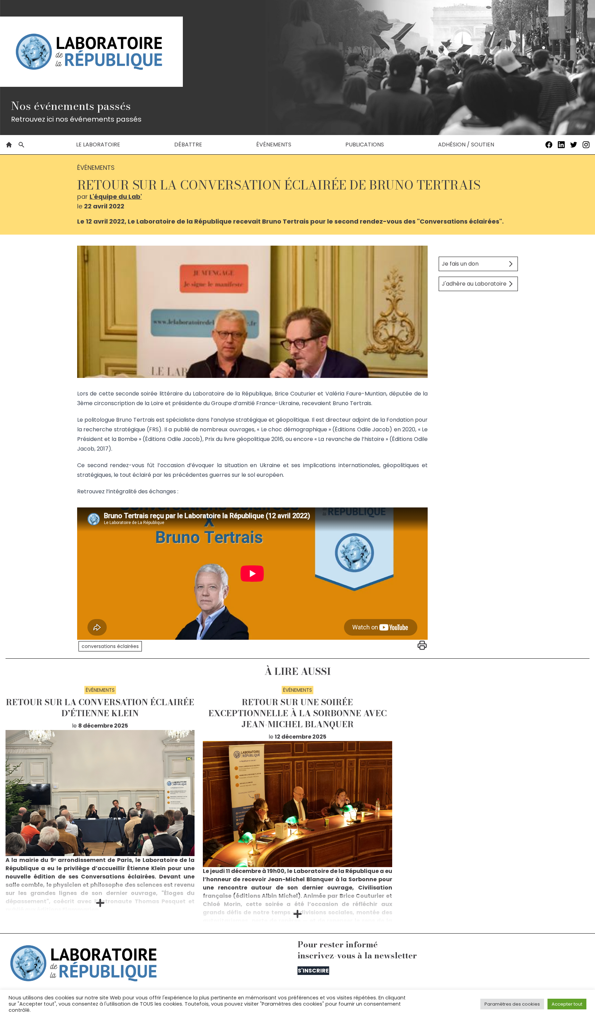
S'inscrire (313, 971)
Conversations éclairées (110, 646)
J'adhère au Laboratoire (474, 284)
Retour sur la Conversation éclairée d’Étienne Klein (100, 708)
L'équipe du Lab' (116, 196)
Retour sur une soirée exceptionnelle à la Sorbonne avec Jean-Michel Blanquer (297, 713)
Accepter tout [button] (567, 1004)
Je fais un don (460, 264)
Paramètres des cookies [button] (512, 1004)
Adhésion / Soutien (466, 144)
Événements (273, 144)
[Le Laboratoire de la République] (91, 52)
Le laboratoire (98, 144)
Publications (364, 144)
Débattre (188, 144)
